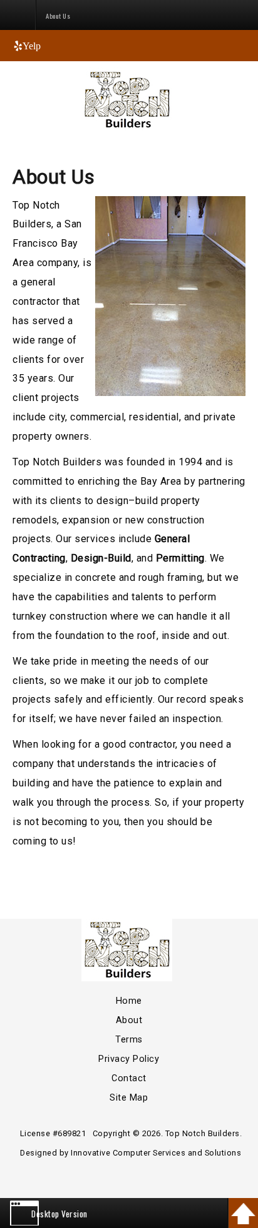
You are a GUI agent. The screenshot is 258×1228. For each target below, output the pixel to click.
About (129, 1020)
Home (129, 1001)
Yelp (32, 46)
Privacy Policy (128, 1059)
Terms (129, 1039)
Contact (129, 1078)
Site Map (129, 1097)
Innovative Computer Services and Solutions (156, 1152)
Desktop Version (59, 1213)
